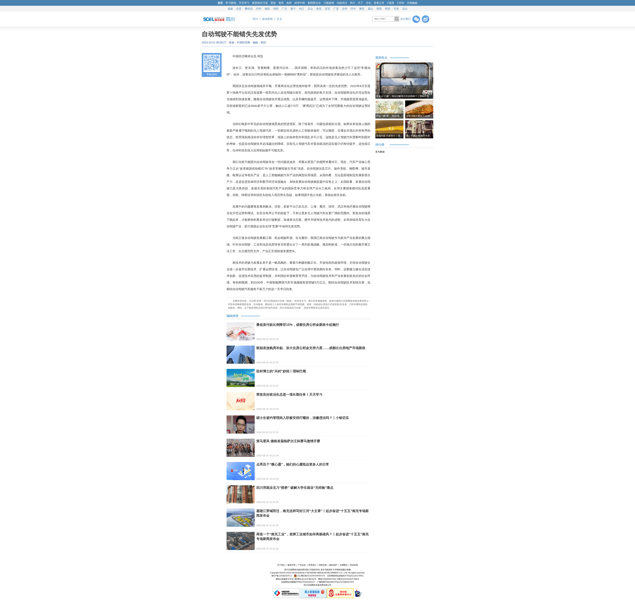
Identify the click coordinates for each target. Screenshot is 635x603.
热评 (289, 2)
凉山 (404, 8)
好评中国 (299, 2)
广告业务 (302, 565)
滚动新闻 (267, 19)
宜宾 (327, 8)
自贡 (238, 8)
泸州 (258, 8)
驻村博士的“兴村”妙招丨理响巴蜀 (281, 371)
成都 (230, 8)
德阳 (267, 8)
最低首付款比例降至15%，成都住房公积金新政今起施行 (297, 324)
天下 (360, 2)
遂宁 (293, 8)
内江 (301, 8)
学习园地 (231, 2)
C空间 (400, 2)
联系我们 (312, 565)
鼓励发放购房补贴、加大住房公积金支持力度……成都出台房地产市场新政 (310, 348)
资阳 (379, 8)
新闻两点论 (314, 2)
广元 (284, 8)
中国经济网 (243, 42)
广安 (336, 8)
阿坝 (387, 8)
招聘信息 (323, 565)
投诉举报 (354, 565)
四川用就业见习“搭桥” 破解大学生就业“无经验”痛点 (294, 487)
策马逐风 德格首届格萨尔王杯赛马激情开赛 (288, 441)
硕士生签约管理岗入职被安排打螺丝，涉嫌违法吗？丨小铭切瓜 (302, 418)
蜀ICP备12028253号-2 (281, 576)
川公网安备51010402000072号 (311, 576)
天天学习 (244, 2)
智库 (281, 2)
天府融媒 (412, 2)
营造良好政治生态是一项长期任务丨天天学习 (289, 394)
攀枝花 (249, 8)
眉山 (370, 8)
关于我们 (281, 565)
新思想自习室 (260, 2)
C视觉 (390, 2)
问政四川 (342, 2)
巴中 (353, 8)
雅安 (361, 8)
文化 (368, 2)
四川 (352, 2)
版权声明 (292, 565)
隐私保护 (333, 565)
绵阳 (275, 8)
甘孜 (396, 8)
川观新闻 (328, 2)
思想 (273, 2)
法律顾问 (344, 565)
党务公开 (379, 2)
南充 (318, 8)
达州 (344, 8)
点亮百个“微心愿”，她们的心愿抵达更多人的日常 (292, 464)
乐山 (310, 8)
